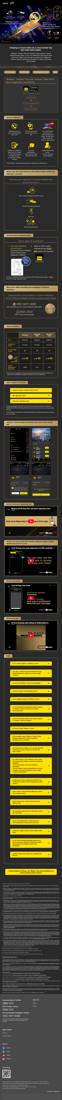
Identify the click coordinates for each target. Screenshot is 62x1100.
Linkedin (8, 1051)
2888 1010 (7, 1003)
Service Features (10, 72)
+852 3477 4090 (26, 304)
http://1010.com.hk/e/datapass (9, 927)
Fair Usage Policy (35, 1081)
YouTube (8, 1055)
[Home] (7, 3)
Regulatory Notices (38, 1083)
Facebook (8, 1048)
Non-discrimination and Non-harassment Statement (13, 1083)
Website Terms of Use (7, 1081)
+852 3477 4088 (11, 1015)
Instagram (8, 1058)
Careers (35, 1006)
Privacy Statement (16, 1081)
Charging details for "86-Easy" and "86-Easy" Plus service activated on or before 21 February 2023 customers (31, 871)
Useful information (6, 1036)
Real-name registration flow (31, 103)
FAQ (55, 72)
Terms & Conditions (43, 1081)
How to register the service (41, 72)
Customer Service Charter (22, 1085)
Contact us (5, 1033)
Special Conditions (29, 1083)
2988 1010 (7, 1009)
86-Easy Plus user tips (31, 109)
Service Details (24, 72)
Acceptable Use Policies (25, 1081)
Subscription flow (31, 97)
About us (35, 1003)
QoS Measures (46, 1083)
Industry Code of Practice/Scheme (9, 1085)
